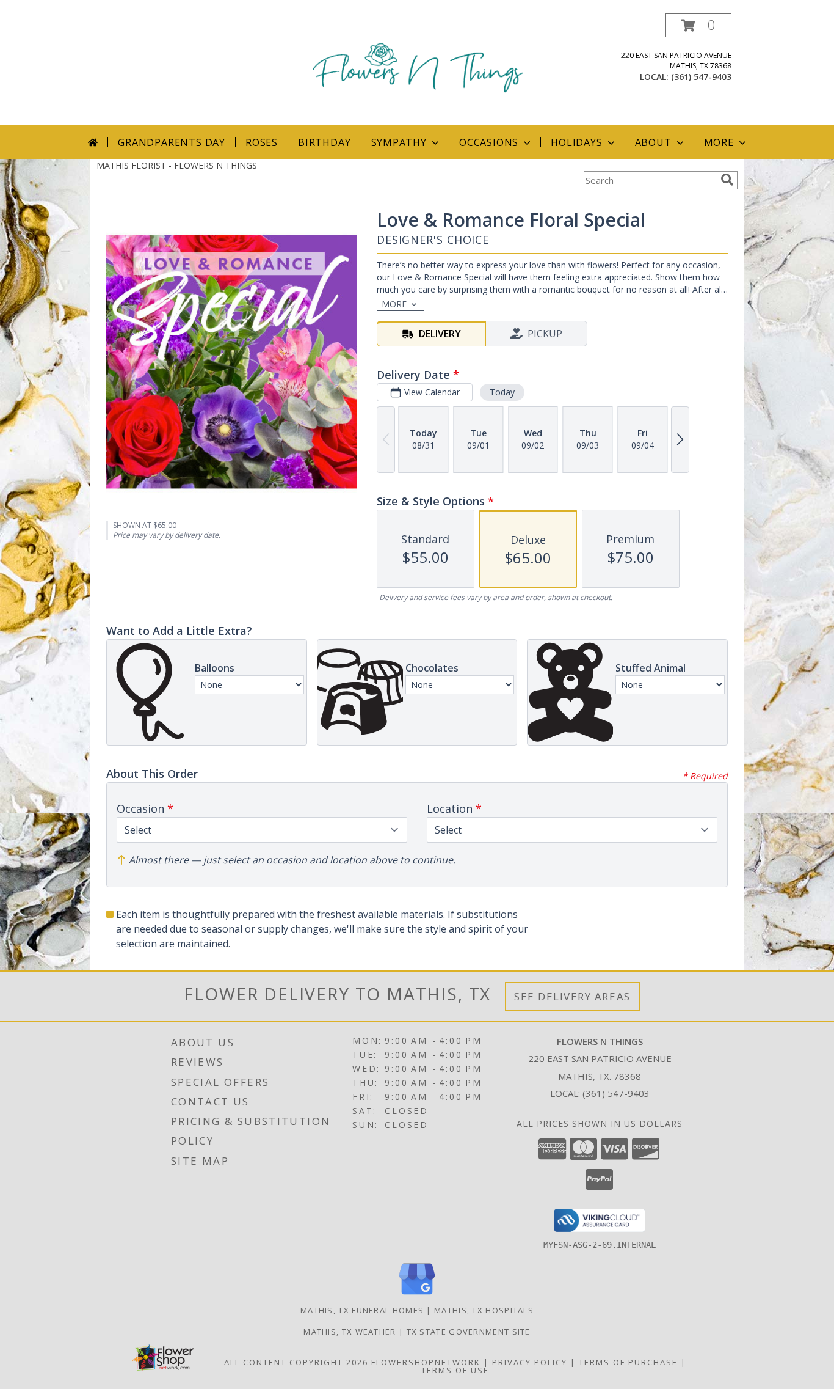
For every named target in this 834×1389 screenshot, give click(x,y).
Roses (261, 142)
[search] (727, 179)
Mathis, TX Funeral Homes (362, 1310)
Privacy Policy (529, 1362)
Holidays (576, 142)
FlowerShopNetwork (425, 1362)
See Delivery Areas (572, 996)
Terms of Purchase (628, 1362)
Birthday (324, 142)
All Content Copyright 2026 (296, 1362)
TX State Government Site (469, 1331)
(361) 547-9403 (701, 76)
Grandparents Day (171, 142)
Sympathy (399, 142)
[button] (698, 25)
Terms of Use (455, 1370)
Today (502, 392)
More (719, 142)
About (653, 142)
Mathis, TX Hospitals (484, 1310)
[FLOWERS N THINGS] (418, 69)
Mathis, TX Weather (349, 1331)
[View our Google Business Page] (417, 1295)
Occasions (488, 142)
